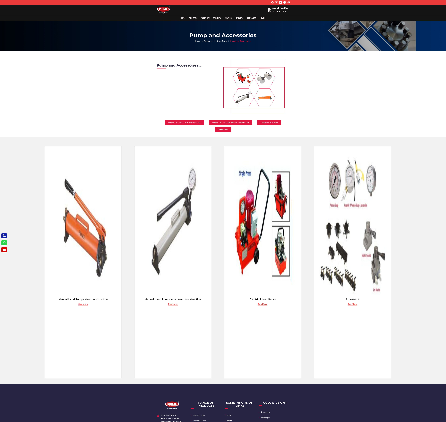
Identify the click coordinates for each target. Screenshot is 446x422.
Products (205, 18)
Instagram (266, 417)
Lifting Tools (221, 41)
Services (228, 18)
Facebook (266, 412)
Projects (217, 18)
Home (182, 18)
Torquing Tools (199, 415)
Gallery (239, 18)
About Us (193, 18)
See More (83, 304)
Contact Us (252, 18)
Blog (263, 18)
